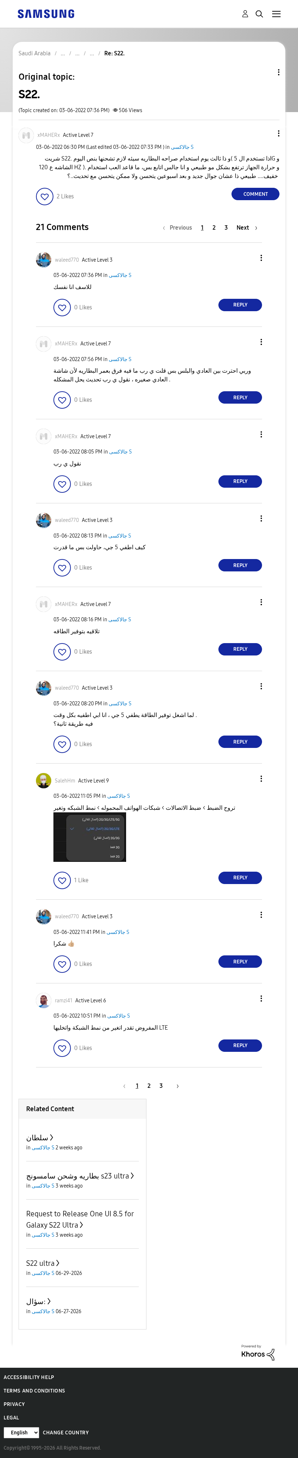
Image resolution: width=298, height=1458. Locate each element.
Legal (11, 1418)
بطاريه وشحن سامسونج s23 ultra (77, 1176)
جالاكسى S (182, 147)
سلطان (37, 1137)
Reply (240, 305)
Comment (255, 194)
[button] (267, 133)
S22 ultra (40, 1263)
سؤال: (36, 1301)
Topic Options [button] (266, 72)
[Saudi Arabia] (45, 13)
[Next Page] (175, 1085)
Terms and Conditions (34, 1391)
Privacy (14, 1404)
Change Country (66, 1433)
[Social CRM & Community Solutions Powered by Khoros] (258, 1351)
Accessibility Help (29, 1377)
